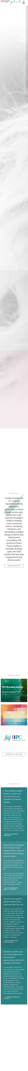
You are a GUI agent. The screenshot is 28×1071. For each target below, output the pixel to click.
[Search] (23, 1)
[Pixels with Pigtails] (11, 2)
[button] (14, 566)
